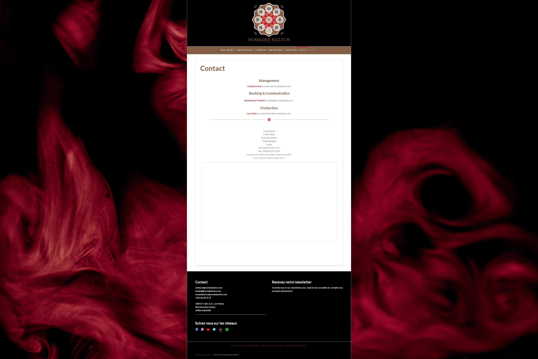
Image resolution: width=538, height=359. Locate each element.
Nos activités (237, 345)
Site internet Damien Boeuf (226, 354)
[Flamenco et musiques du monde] (269, 23)
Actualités (265, 345)
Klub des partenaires (296, 345)
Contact (201, 282)
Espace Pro (278, 345)
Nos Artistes (252, 345)
